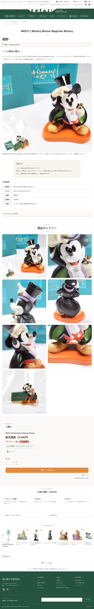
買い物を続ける (53, 515)
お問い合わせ (43, 16)
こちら (65, 568)
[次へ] (91, 535)
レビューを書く (48, 563)
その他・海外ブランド (14, 21)
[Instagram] (3, 589)
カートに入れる (48, 470)
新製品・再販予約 (10, 16)
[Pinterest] (7, 589)
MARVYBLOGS (78, 580)
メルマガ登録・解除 (79, 582)
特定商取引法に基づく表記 (81, 478)
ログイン (77, 1)
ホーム (5, 21)
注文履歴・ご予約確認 (63, 1)
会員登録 (88, 1)
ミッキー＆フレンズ (14, 24)
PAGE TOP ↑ (89, 606)
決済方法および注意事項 (11, 213)
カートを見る (40, 587)
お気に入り (22, 16)
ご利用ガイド (32, 16)
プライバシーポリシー (61, 585)
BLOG (52, 16)
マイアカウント (62, 16)
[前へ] (2, 535)
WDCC (24, 21)
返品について (85, 475)
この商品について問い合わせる (12, 515)
